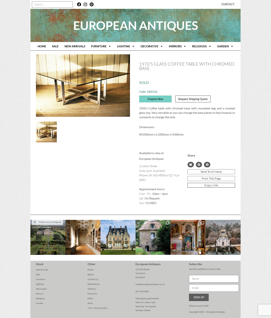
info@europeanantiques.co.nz (150, 284)
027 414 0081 (142, 291)
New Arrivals (75, 46)
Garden (223, 46)
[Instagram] (85, 4)
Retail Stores (94, 284)
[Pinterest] (91, 4)
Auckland (140, 277)
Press (90, 303)
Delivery (92, 288)
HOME (42, 46)
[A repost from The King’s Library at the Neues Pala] (82, 237)
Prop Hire (92, 293)
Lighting (123, 46)
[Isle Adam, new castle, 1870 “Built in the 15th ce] (118, 237)
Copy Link (211, 185)
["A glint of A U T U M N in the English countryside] (47, 237)
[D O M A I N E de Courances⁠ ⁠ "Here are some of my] (153, 237)
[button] (190, 164)
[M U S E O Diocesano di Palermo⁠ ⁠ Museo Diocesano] (188, 237)
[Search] (69, 4)
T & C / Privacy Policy (97, 308)
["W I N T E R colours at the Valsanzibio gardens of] (223, 237)
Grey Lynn (140, 273)
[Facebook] (79, 4)
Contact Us (93, 279)
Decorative (149, 46)
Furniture (99, 46)
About (91, 274)
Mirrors (175, 46)
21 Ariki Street (142, 269)
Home (90, 269)
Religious (199, 46)
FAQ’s (90, 298)
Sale (55, 46)
